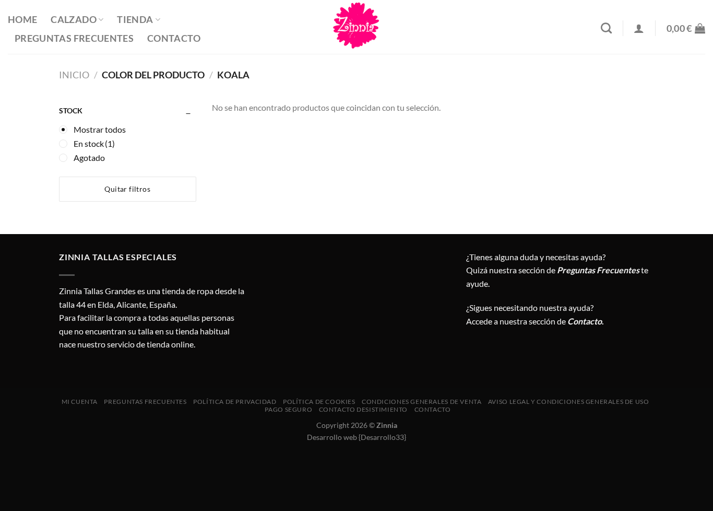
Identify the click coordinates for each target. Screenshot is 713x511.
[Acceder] (639, 28)
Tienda (135, 19)
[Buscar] (606, 28)
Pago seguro (288, 409)
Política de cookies (319, 401)
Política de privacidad (234, 401)
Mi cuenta (80, 401)
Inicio (74, 74)
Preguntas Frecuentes (74, 38)
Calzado (73, 19)
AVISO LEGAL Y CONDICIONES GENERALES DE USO (568, 401)
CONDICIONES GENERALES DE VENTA (421, 401)
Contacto (173, 38)
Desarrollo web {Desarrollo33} (356, 437)
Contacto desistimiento (363, 409)
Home (22, 19)
